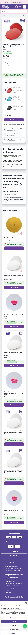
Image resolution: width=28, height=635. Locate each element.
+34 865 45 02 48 (9, 568)
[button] (26, 603)
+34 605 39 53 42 (9, 570)
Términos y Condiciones (12, 585)
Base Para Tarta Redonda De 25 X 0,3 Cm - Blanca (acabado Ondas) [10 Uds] (13, 432)
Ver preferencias (14, 629)
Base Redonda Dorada (10, 238)
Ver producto (14, 248)
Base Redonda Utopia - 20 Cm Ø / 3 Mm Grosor (13, 276)
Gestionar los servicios (14, 617)
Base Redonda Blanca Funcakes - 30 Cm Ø (13, 315)
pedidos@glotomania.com (12, 566)
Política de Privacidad (11, 587)
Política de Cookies (10, 589)
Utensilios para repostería (14, 16)
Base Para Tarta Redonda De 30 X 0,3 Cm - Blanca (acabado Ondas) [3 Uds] (13, 471)
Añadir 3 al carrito (10, 119)
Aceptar (14, 621)
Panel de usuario (10, 581)
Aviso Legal (8, 592)
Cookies (13, 633)
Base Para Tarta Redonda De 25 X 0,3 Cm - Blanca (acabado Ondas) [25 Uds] (13, 354)
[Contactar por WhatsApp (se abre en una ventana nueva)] (25, 626)
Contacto (8, 590)
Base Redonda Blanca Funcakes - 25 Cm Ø (13, 394)
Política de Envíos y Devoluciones (14, 583)
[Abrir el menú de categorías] (24, 7)
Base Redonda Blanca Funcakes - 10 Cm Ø (13, 511)
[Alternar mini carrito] (20, 7)
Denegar (14, 625)
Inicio (4, 16)
